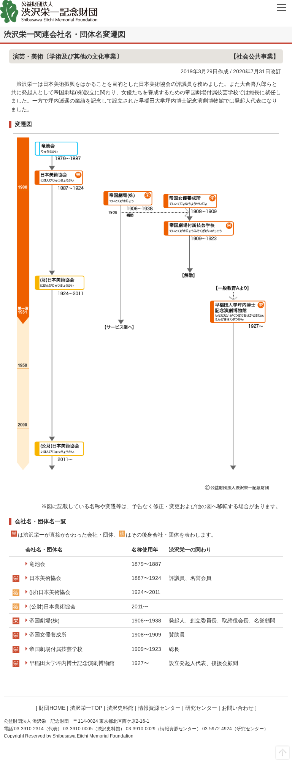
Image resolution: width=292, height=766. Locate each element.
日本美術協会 (45, 578)
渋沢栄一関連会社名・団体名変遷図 (64, 34)
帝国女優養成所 (48, 635)
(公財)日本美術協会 (52, 606)
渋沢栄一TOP (86, 708)
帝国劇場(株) (44, 621)
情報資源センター (159, 708)
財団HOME (52, 708)
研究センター (201, 708)
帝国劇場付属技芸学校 (56, 649)
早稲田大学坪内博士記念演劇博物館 (71, 663)
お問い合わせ (238, 708)
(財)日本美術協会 (49, 592)
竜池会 (37, 564)
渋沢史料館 (120, 708)
